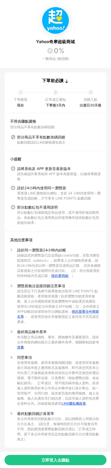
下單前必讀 (52, 80)
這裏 (20, 347)
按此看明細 (59, 276)
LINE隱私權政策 (73, 403)
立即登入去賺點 (55, 459)
